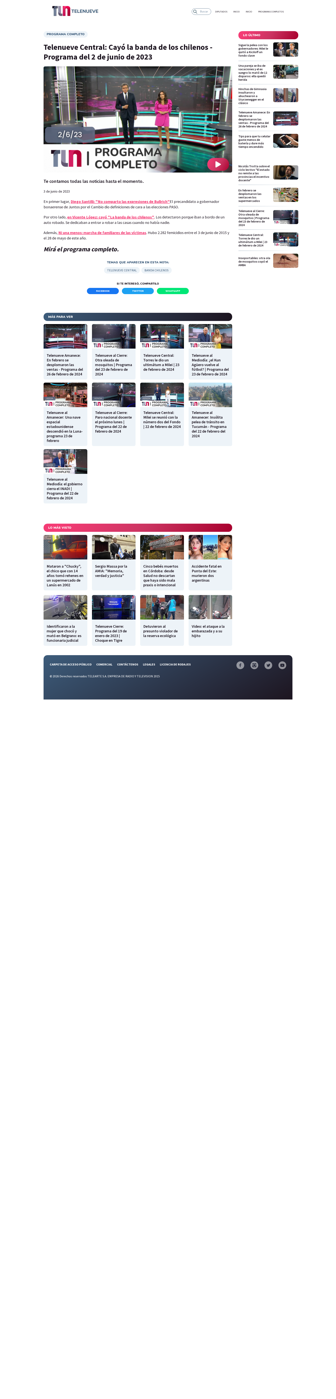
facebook (103, 291)
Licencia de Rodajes (175, 664)
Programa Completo (66, 34)
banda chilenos (156, 270)
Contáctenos (127, 664)
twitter (138, 291)
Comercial (104, 664)
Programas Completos (271, 11)
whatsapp (172, 291)
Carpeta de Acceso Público (71, 664)
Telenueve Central (122, 270)
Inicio (236, 11)
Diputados (221, 11)
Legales (149, 664)
